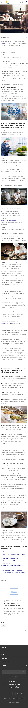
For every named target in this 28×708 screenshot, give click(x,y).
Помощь (4, 665)
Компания (4, 658)
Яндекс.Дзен (21, 693)
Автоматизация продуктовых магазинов (14, 572)
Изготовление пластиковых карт (12, 552)
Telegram (10, 693)
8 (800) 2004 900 (14, 677)
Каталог (3, 647)
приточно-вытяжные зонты (8, 220)
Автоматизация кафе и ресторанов (12, 570)
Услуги (3, 654)
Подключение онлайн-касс (10, 558)
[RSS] (23, 37)
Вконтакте (6, 693)
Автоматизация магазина (10, 567)
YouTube (14, 693)
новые (3, 43)
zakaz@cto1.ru (15, 681)
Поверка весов (7, 563)
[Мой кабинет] (22, 2)
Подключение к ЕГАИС (9, 560)
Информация (5, 661)
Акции (3, 650)
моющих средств (6, 323)
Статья (3, 625)
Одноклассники (17, 693)
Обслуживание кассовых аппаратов (13, 565)
